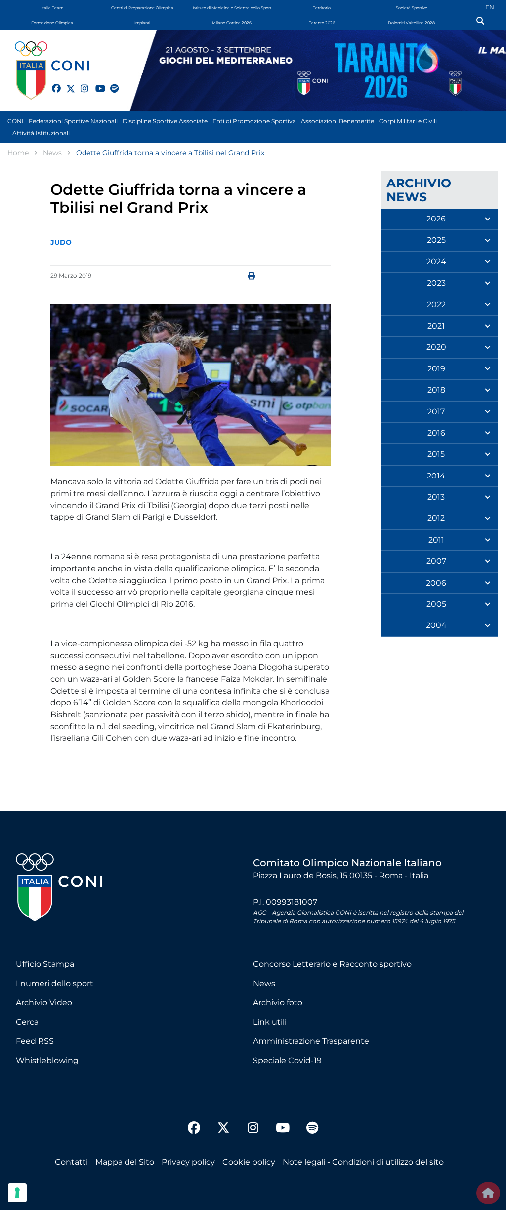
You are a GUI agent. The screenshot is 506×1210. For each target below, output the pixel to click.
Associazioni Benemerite (337, 121)
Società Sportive (411, 7)
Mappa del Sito (124, 1162)
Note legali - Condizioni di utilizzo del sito (363, 1162)
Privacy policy (188, 1162)
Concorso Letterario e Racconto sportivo (332, 964)
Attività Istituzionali (41, 133)
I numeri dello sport (54, 983)
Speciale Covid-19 (287, 1060)
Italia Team (52, 7)
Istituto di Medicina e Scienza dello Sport (232, 7)
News (264, 983)
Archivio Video (44, 1002)
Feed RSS (35, 1041)
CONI (15, 121)
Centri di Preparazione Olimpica (142, 7)
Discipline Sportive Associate (165, 121)
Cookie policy (248, 1162)
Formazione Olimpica (52, 22)
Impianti (142, 22)
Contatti (71, 1162)
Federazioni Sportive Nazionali (73, 121)
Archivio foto (277, 1002)
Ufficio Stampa (45, 964)
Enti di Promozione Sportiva (254, 121)
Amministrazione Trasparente (311, 1041)
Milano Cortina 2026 (232, 22)
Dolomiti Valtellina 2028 (411, 22)
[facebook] (51, 82)
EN (489, 7)
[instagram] (80, 82)
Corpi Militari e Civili (408, 121)
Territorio (322, 7)
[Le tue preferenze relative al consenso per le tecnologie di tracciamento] (17, 1192)
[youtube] (95, 82)
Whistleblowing (47, 1060)
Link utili (270, 1022)
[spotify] (110, 82)
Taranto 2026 (322, 22)
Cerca (27, 1022)
